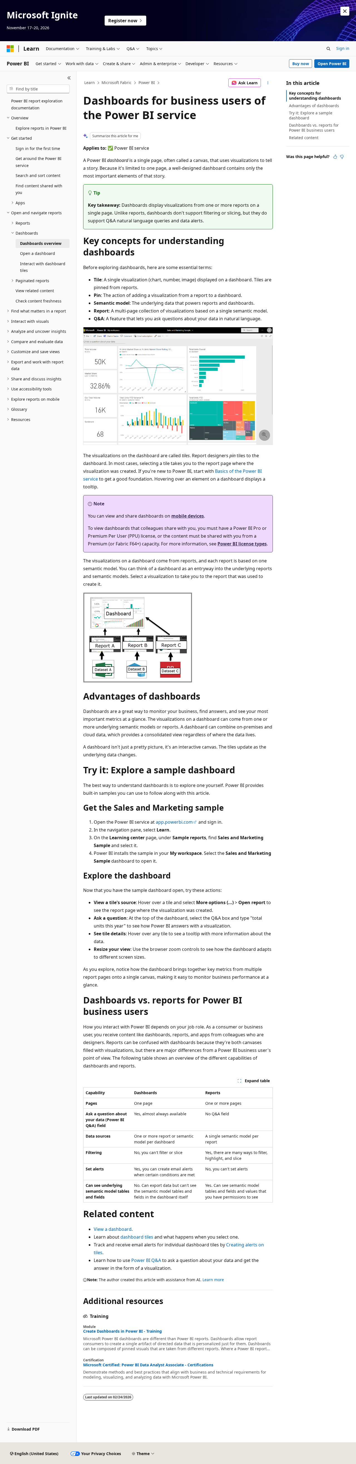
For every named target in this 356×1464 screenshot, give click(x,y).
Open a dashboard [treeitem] (37, 253)
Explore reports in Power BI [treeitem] (41, 128)
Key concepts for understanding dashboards (315, 95)
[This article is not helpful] (341, 156)
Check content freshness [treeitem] (38, 301)
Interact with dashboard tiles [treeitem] (42, 267)
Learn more (213, 1279)
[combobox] (38, 89)
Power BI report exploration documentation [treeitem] (37, 104)
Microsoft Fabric (117, 82)
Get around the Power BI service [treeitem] (38, 162)
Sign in (342, 48)
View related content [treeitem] (35, 290)
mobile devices (187, 516)
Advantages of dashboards (314, 105)
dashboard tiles (136, 1237)
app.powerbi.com (174, 822)
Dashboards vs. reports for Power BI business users (314, 127)
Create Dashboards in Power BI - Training (122, 1331)
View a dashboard (113, 1229)
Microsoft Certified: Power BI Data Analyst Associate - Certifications (148, 1364)
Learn (89, 82)
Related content (303, 137)
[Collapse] (69, 77)
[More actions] (268, 82)
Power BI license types (242, 544)
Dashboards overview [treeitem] (40, 243)
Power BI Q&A (146, 1260)
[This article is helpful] (335, 156)
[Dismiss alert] (344, 11)
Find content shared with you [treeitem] (39, 189)
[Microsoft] (10, 48)
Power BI (147, 82)
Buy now (300, 63)
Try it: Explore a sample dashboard (310, 115)
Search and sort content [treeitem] (38, 175)
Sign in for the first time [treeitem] (38, 148)
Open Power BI (332, 63)
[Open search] (328, 49)
